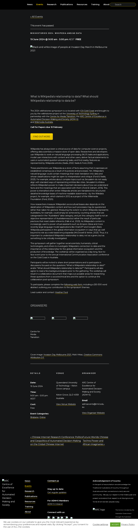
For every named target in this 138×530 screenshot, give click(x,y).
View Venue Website (66, 404)
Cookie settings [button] (100, 524)
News (30, 4)
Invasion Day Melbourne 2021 (57, 354)
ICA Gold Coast (87, 111)
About (106, 4)
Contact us (53, 481)
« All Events (36, 16)
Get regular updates (56, 492)
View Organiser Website (93, 413)
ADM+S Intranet (55, 504)
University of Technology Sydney (82, 113)
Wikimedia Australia (43, 122)
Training (95, 4)
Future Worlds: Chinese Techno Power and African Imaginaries (95, 441)
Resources (82, 4)
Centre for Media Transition (62, 116)
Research (51, 4)
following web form (73, 284)
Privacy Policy (128, 524)
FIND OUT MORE (41, 136)
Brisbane (34, 417)
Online (42, 417)
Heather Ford (61, 292)
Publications (66, 4)
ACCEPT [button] (115, 524)
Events (39, 4)
